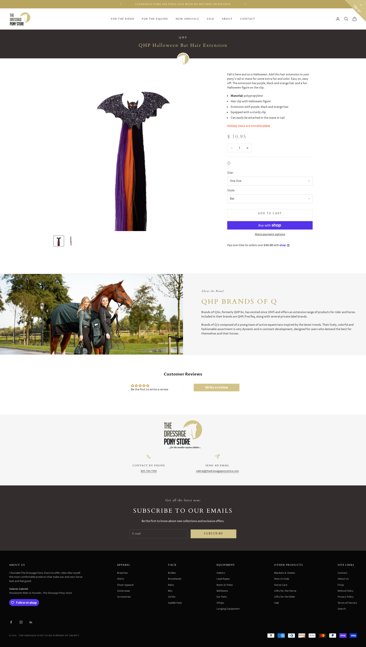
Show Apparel (125, 585)
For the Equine (155, 19)
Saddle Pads (175, 603)
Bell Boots (222, 591)
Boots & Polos (225, 585)
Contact (247, 19)
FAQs (341, 585)
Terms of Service (347, 603)
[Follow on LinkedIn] (31, 622)
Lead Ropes (223, 579)
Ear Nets (222, 597)
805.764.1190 (149, 471)
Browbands (174, 579)
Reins (171, 585)
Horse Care (280, 585)
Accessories (124, 597)
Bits (170, 591)
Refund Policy (345, 591)
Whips (220, 603)
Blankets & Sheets (284, 573)
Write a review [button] (216, 387)
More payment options (270, 234)
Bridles (172, 573)
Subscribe (213, 534)
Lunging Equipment (228, 609)
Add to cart (270, 213)
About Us (343, 579)
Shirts (120, 579)
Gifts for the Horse (285, 591)
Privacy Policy (346, 597)
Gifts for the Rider (284, 597)
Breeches (122, 573)
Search (342, 609)
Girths (171, 597)
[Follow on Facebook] (11, 622)
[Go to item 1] (58, 241)
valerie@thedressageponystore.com (217, 471)
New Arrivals (187, 19)
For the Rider (122, 19)
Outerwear (123, 591)
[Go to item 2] (71, 241)
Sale (210, 19)
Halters (221, 573)
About (227, 19)
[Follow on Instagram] (21, 622)
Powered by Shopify (66, 635)
